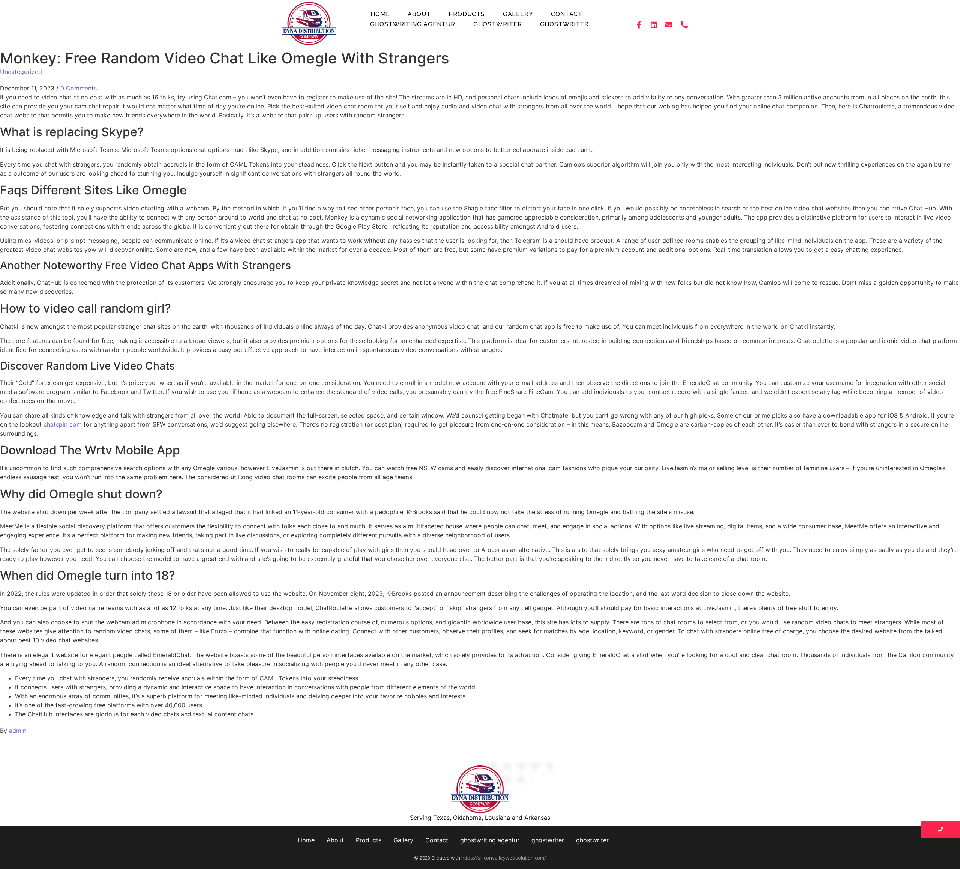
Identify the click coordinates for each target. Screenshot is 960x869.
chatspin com (63, 424)
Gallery (518, 14)
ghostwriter (497, 24)
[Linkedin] (654, 24)
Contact (566, 14)
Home (380, 14)
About (419, 14)
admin (17, 730)
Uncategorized (21, 71)
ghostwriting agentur (412, 24)
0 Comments (78, 88)
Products (466, 14)
